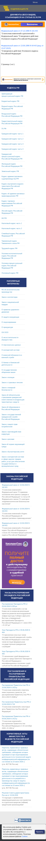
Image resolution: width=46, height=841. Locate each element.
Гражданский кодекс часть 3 (12, 144)
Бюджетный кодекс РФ (10, 101)
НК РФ (4, 218)
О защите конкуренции (10, 317)
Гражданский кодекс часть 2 (12, 139)
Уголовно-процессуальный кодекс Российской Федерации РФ (12, 265)
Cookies (25, 836)
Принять (39, 832)
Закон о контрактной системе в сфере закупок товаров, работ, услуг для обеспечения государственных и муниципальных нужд (13, 461)
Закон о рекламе (8, 439)
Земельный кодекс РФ (10, 171)
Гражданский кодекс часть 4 (12, 149)
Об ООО (5, 332)
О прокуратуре (7, 327)
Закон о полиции (8, 377)
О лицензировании (9, 322)
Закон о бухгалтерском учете (13, 452)
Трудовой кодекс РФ (9, 248)
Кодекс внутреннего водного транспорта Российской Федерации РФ (12, 186)
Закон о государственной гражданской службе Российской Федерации (11, 417)
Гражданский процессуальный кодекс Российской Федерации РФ (12, 156)
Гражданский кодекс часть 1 (12, 134)
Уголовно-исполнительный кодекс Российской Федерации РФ (12, 256)
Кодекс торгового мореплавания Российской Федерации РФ (12, 203)
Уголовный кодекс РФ (10, 273)
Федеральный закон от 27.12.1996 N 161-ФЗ (19, 31)
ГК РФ (4, 129)
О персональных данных (11, 345)
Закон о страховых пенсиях (12, 382)
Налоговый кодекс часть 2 (12, 228)
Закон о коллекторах (10, 297)
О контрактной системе (11, 350)
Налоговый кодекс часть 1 (12, 223)
